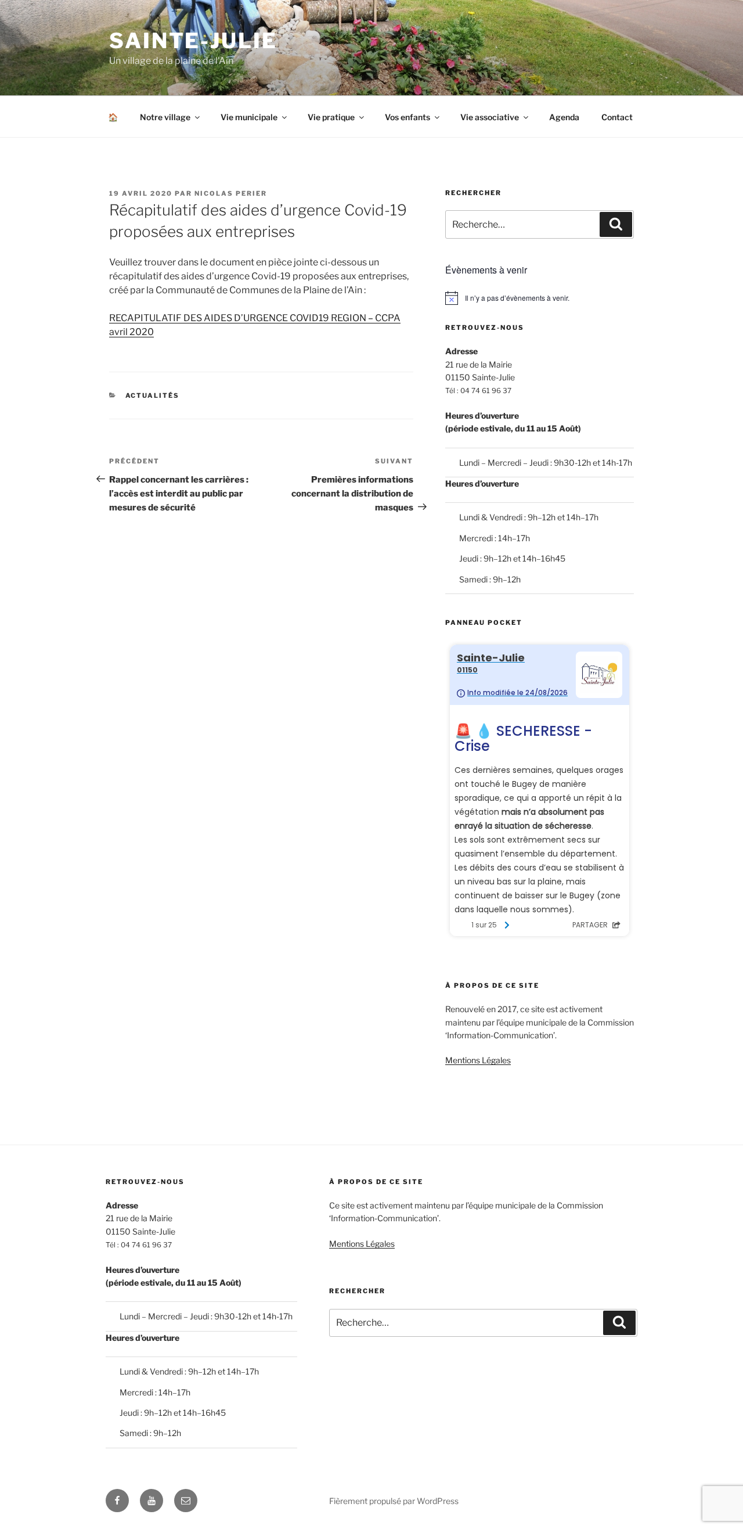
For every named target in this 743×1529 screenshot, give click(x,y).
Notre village (165, 117)
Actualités (152, 395)
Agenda (564, 117)
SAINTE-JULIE (193, 40)
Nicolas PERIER (230, 193)
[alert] (539, 298)
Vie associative (489, 117)
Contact (617, 117)
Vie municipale (249, 117)
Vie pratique (331, 117)
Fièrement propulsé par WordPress (394, 1501)
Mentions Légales (478, 1060)
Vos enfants (407, 117)
